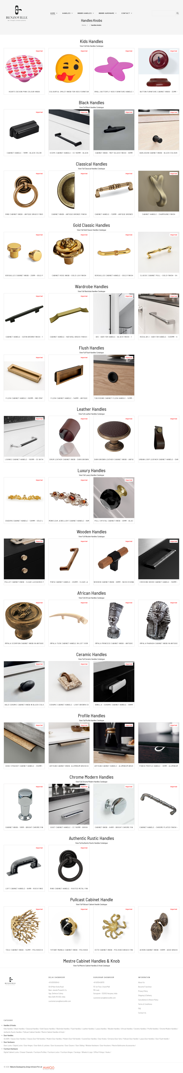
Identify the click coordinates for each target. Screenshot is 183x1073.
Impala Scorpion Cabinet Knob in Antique (24, 643)
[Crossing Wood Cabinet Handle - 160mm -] (158, 540)
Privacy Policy (143, 991)
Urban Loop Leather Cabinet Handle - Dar (159, 459)
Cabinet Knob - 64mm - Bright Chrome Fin (114, 827)
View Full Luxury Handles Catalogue (91, 475)
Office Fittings (99, 1052)
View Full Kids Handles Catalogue (91, 46)
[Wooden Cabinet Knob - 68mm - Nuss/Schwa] (113, 540)
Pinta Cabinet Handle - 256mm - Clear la (69, 582)
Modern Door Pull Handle (71, 1039)
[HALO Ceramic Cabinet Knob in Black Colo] (24, 663)
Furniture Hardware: (11, 1049)
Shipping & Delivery (145, 995)
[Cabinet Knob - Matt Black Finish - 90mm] (113, 111)
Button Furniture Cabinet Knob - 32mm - (159, 92)
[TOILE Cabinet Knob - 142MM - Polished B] (24, 908)
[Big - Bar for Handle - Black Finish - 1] (113, 295)
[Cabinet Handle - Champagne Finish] (158, 172)
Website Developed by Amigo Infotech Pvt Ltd (25, 1067)
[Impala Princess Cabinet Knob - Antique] (113, 601)
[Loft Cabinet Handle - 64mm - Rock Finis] (24, 847)
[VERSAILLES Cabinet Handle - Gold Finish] (113, 234)
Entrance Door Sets (115, 1039)
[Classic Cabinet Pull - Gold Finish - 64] (158, 234)
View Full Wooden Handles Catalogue (92, 536)
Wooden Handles (114, 1029)
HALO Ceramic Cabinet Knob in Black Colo (24, 705)
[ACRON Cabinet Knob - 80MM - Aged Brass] (158, 908)
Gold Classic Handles (47, 1029)
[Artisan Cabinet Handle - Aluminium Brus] (113, 724)
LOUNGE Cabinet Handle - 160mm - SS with (24, 459)
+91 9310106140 (54, 982)
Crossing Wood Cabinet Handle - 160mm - (159, 582)
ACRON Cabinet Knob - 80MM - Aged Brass (159, 950)
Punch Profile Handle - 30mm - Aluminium (158, 766)
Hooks (108, 1052)
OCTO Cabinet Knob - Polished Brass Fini (114, 950)
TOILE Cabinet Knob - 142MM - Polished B (24, 950)
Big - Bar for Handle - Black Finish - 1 (114, 337)
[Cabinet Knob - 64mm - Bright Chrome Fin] (113, 785)
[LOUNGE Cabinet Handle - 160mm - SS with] (24, 417)
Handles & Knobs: (10, 1025)
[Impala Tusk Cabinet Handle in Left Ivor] (69, 601)
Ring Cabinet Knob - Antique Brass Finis (24, 214)
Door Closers (69, 1045)
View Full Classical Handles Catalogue (91, 168)
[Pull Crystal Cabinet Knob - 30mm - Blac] (113, 479)
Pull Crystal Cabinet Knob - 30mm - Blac (114, 521)
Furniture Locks (53, 1052)
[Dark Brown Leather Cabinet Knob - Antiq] (113, 417)
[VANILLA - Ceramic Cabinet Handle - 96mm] (113, 663)
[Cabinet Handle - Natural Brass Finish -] (69, 295)
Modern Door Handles (54, 1039)
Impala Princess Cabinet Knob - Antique (114, 643)
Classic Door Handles (18, 1039)
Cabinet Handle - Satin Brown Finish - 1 (24, 337)
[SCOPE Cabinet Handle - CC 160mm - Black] (69, 111)
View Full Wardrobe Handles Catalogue (91, 291)
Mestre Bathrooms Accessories (123, 1045)
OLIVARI (6, 1039)
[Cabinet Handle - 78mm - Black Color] (24, 111)
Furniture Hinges (67, 1052)
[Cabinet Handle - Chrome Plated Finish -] (158, 785)
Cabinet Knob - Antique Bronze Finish (69, 214)
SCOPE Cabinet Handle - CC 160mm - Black (69, 153)
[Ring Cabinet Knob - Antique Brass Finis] (24, 172)
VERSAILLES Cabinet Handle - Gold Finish (114, 275)
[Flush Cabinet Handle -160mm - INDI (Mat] (24, 356)
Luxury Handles (101, 1029)
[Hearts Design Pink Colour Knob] (24, 50)
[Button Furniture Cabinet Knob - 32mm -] (158, 50)
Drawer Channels (26, 1052)
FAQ (139, 1008)
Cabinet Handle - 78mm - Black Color (24, 153)
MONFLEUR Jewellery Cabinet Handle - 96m (69, 521)
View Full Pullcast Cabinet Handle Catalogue (91, 904)
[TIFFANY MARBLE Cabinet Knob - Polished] (69, 908)
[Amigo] (48, 1067)
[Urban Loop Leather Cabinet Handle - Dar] (158, 417)
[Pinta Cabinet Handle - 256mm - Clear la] (69, 540)
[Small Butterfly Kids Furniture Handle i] (113, 50)
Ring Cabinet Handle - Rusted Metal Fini (69, 889)
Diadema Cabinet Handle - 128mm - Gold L (24, 521)
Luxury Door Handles (147, 1039)
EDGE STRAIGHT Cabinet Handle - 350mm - (24, 766)
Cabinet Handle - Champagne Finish (158, 214)
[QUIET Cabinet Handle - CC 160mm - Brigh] (69, 785)
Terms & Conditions (145, 1004)
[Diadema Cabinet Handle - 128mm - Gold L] (24, 479)
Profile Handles (153, 1029)
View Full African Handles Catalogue (91, 598)
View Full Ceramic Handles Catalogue (91, 659)
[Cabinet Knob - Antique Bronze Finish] (69, 172)
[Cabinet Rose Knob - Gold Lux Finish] (69, 234)
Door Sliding (80, 1045)
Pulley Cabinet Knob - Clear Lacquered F (24, 582)
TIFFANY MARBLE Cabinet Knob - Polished (69, 950)
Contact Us (142, 1013)
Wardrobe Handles (62, 1029)
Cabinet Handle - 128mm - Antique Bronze (114, 214)
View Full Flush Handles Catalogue (91, 352)
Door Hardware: (9, 1042)
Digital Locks (18, 1045)
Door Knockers (105, 1045)
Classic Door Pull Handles (36, 1039)
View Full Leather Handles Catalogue (92, 414)
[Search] (177, 13)
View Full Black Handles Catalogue (91, 107)
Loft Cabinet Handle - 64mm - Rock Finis (24, 889)
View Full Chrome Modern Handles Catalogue (91, 781)
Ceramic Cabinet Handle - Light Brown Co (69, 705)
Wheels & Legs (87, 1052)
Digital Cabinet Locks (11, 1052)
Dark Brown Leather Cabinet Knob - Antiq (114, 459)
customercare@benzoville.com (60, 1001)
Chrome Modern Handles (168, 1029)
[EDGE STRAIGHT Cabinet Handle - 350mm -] (24, 724)
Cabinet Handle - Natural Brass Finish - (69, 337)
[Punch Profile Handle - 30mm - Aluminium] (158, 724)
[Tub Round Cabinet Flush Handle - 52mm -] (113, 356)
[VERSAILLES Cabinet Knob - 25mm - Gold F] (24, 234)
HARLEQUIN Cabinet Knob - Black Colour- (159, 153)
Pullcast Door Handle (130, 1039)
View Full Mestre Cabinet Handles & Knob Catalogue (91, 965)
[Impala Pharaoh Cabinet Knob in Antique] (158, 601)
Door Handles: (9, 1035)
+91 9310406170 (98, 982)
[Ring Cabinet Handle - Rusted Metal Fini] (69, 847)
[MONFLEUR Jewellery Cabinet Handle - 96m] (69, 479)
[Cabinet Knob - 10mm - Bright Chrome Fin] (24, 785)
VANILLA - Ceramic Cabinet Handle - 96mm (114, 705)
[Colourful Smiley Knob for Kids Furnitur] (69, 50)
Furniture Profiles (40, 1052)
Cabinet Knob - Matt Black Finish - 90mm (114, 153)
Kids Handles (8, 1029)
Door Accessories (57, 1045)
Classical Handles (32, 1029)
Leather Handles (88, 1029)
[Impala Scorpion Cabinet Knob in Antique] (24, 601)
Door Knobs (102, 1039)
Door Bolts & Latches (41, 1045)
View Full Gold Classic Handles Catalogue (91, 230)
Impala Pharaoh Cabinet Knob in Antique (159, 643)
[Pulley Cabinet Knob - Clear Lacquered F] (24, 540)
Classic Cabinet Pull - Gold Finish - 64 (158, 275)
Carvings (77, 1052)
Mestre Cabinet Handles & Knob (53, 1032)
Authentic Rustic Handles (13, 1032)
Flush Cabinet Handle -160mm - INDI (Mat (24, 398)
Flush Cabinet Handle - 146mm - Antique (69, 398)
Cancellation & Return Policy (148, 1000)
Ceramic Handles (140, 1029)
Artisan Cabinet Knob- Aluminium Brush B (69, 766)
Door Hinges (28, 1045)
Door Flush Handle (162, 1039)
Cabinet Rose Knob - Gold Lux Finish (69, 275)
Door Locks (8, 1045)
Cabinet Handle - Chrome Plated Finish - (159, 827)
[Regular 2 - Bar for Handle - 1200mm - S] (158, 295)
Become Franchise (145, 987)
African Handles (126, 1029)
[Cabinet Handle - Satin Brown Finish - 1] (24, 295)
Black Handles (19, 1029)
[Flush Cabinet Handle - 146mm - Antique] (69, 356)
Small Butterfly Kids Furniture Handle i (114, 92)
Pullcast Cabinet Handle (31, 1032)
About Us (141, 982)
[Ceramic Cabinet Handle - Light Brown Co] (69, 663)
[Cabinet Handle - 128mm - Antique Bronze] (113, 172)
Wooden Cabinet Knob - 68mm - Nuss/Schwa (114, 582)
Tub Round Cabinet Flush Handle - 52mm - (113, 398)
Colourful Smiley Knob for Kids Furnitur (69, 92)
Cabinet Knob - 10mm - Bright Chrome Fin (24, 827)
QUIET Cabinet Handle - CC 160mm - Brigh (69, 827)
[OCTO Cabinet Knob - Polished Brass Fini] (113, 908)
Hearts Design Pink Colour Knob (24, 92)
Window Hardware (92, 1045)
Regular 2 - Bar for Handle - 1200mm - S (159, 337)
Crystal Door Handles (89, 1039)
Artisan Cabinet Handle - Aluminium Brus (113, 766)
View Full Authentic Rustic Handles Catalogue (91, 843)
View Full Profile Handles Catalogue (91, 720)
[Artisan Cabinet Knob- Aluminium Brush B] (69, 724)
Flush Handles (76, 1029)
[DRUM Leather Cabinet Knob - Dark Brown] (69, 417)
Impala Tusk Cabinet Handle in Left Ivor (69, 643)
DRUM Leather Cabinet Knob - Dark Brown (69, 459)
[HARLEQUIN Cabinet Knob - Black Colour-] (158, 111)
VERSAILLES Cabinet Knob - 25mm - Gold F (24, 275)
